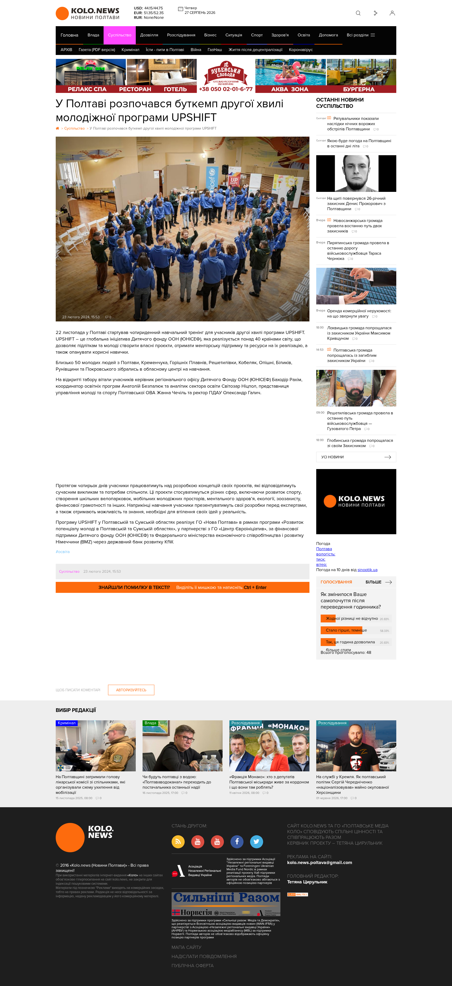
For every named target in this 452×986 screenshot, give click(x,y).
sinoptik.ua (367, 569)
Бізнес (210, 35)
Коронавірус (301, 49)
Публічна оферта (193, 965)
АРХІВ (66, 49)
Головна (69, 35)
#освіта (63, 551)
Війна (196, 49)
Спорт (257, 35)
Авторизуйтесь (131, 690)
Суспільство (119, 35)
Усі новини (332, 457)
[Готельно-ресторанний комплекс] (226, 76)
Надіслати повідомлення (204, 956)
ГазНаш (215, 49)
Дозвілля (149, 35)
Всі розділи (359, 35)
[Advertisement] (182, 435)
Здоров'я (280, 35)
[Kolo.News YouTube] (356, 501)
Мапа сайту (186, 947)
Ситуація (233, 35)
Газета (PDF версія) (97, 49)
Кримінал (130, 49)
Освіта (304, 35)
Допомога (328, 35)
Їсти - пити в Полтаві (165, 49)
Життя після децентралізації (255, 49)
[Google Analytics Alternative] (297, 895)
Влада (93, 35)
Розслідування (181, 35)
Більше (373, 582)
